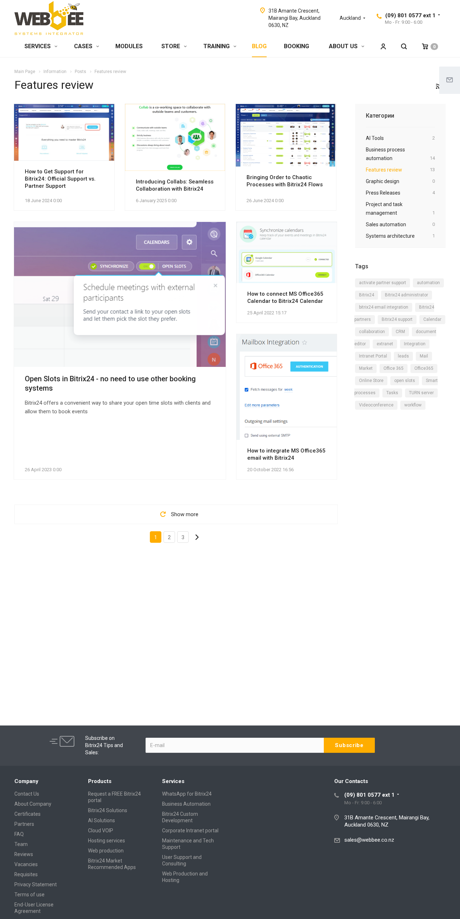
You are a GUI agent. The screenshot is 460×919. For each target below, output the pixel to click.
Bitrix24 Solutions (107, 810)
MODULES (129, 46)
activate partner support (382, 282)
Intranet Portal (373, 356)
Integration (415, 343)
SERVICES (38, 46)
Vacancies (26, 864)
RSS (438, 86)
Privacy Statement (35, 884)
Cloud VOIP (100, 830)
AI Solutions (101, 820)
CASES (84, 46)
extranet (385, 343)
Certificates (27, 814)
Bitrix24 (366, 294)
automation (428, 282)
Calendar (432, 319)
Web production (106, 851)
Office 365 (393, 368)
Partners (24, 824)
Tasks (392, 392)
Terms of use (29, 894)
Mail (424, 356)
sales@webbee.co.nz (369, 840)
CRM (400, 331)
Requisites (26, 874)
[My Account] (383, 46)
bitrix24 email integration (383, 307)
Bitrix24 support (397, 319)
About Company (32, 804)
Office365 (423, 368)
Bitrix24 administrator (406, 294)
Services (173, 781)
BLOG (259, 46)
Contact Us (26, 794)
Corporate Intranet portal (190, 830)
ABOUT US (344, 46)
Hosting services (106, 840)
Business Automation (186, 804)
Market (366, 368)
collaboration (372, 331)
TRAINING (217, 46)
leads (403, 356)
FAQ (19, 834)
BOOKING (296, 46)
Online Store (371, 380)
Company (26, 781)
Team (21, 844)
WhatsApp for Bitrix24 (187, 794)
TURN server (421, 392)
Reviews (23, 854)
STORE (171, 46)
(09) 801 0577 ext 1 (410, 15)
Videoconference (376, 405)
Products (99, 781)
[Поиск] (404, 46)
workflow (413, 405)
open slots (404, 380)
